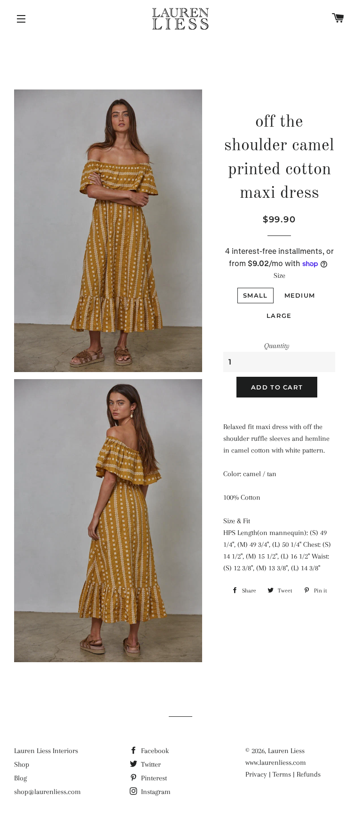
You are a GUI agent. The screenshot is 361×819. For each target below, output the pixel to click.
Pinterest (153, 778)
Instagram (155, 791)
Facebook (154, 750)
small (255, 295)
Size (279, 275)
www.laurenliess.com (275, 762)
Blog (20, 778)
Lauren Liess (286, 750)
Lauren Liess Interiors (46, 750)
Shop (21, 764)
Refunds (309, 774)
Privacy (256, 774)
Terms (282, 774)
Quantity (277, 345)
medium (299, 295)
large (279, 315)
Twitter (150, 764)
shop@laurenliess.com (47, 791)
